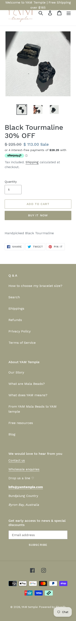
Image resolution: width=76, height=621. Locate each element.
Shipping (32, 162)
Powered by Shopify (52, 607)
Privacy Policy (19, 331)
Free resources (20, 423)
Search (14, 297)
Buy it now (38, 215)
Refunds (15, 320)
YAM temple (30, 607)
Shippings (16, 308)
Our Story (16, 372)
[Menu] (68, 13)
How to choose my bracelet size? (35, 286)
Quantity (11, 181)
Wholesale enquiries (23, 469)
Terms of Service (22, 343)
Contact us (16, 460)
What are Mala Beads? (26, 384)
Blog (11, 434)
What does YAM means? (27, 395)
